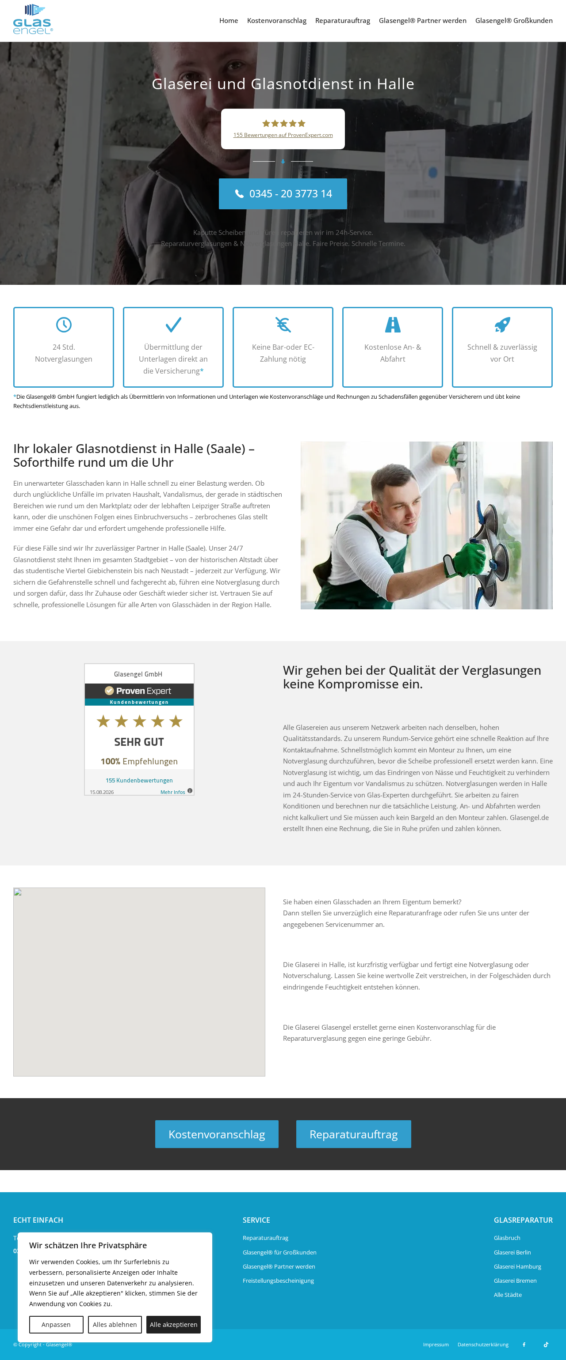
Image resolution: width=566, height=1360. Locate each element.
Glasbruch (507, 1238)
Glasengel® (59, 1344)
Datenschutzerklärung (483, 1344)
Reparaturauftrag (342, 20)
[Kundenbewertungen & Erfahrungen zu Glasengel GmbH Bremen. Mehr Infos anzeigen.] (139, 729)
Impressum (436, 1344)
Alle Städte (508, 1295)
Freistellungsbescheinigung (278, 1280)
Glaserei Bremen (515, 1280)
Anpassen (56, 1324)
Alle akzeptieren (174, 1324)
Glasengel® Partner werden (423, 20)
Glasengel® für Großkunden (280, 1252)
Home (228, 20)
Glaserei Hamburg (517, 1266)
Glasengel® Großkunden (514, 20)
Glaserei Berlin (512, 1252)
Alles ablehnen (115, 1324)
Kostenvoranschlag (276, 20)
